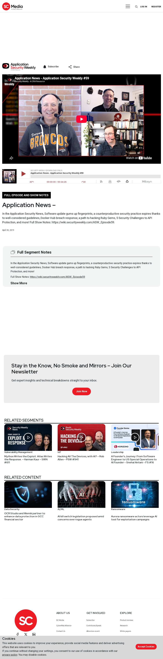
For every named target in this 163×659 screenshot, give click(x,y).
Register (156, 6)
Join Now (81, 391)
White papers (125, 631)
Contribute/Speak (93, 625)
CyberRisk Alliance (63, 625)
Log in (143, 6)
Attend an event (93, 631)
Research (124, 625)
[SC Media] (12, 6)
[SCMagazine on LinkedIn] (34, 634)
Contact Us (60, 631)
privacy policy (9, 654)
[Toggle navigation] (128, 6)
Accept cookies (146, 646)
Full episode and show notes (26, 195)
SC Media (60, 620)
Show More (19, 283)
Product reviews (126, 620)
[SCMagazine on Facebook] (18, 634)
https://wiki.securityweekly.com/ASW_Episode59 (57, 276)
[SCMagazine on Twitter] (26, 634)
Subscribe (90, 620)
